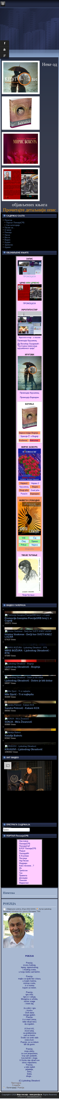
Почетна (8, 220)
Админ (8, 247)
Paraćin (24, 494)
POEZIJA (9, 903)
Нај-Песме (24, 861)
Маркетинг (24, 883)
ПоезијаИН (24, 853)
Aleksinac (34, 440)
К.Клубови (24, 856)
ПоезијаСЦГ (24, 846)
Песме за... (10, 227)
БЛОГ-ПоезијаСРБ (27, 848)
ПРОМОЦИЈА (29, 276)
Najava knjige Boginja (28, 433)
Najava (35, 545)
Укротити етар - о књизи (29, 337)
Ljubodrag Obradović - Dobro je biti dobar (28, 680)
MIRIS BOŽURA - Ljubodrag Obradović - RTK (27, 651)
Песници (23, 858)
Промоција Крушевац (27, 340)
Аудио (7, 242)
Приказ (34, 541)
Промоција (24, 397)
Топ (20, 873)
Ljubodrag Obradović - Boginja (22, 667)
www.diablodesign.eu (34, 1096)
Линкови (23, 880)
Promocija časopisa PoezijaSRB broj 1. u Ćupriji (28, 619)
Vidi (23, 538)
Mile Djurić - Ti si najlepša (19, 694)
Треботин (9, 245)
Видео (7, 240)
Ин (20, 868)
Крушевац (24, 487)
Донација (23, 878)
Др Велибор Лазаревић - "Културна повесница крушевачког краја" (29, 346)
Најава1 (24, 483)
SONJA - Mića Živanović (18, 722)
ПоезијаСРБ (24, 843)
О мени (8, 230)
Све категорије (13, 225)
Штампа (15, 911)
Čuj (34, 538)
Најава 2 (35, 483)
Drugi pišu (24, 490)
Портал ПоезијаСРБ (15, 222)
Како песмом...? (26, 866)
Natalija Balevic (13, 735)
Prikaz (23, 545)
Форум (22, 851)
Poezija (21, 1087)
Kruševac (23, 440)
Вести (7, 237)
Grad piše (35, 490)
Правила (23, 875)
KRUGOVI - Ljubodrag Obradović (24, 749)
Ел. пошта (24, 911)
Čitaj (24, 541)
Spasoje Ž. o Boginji (29, 436)
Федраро (23, 863)
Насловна (23, 841)
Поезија (8, 232)
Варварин (34, 397)
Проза (7, 235)
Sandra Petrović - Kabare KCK (22, 708)
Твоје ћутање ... (29, 595)
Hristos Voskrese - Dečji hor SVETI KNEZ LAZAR (28, 635)
